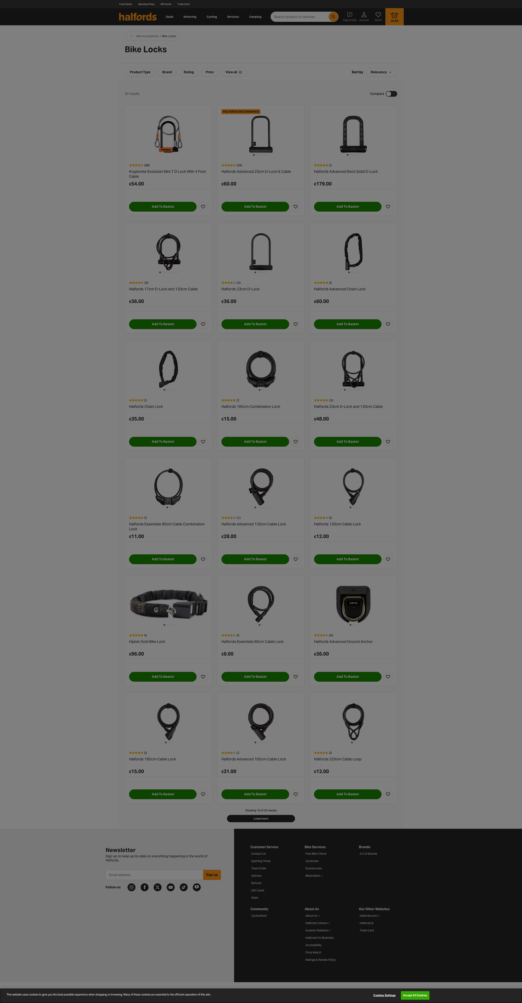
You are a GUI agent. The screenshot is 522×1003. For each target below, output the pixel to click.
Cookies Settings (384, 995)
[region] (261, 996)
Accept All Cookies (415, 995)
